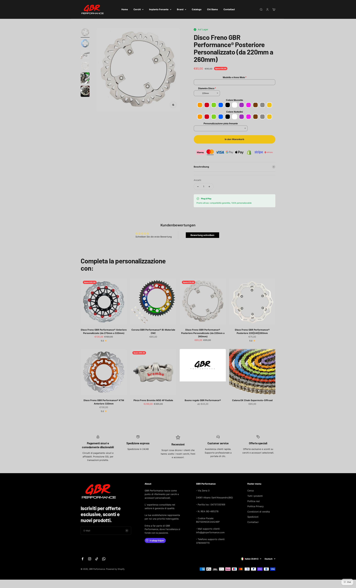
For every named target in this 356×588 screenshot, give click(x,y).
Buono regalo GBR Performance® (203, 400)
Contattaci (229, 9)
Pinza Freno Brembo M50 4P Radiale (153, 400)
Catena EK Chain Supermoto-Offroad (252, 400)
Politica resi (253, 501)
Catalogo (197, 9)
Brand (180, 9)
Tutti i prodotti (255, 495)
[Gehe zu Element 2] (85, 44)
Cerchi (137, 9)
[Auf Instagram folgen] (90, 559)
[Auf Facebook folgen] (82, 559)
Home (124, 9)
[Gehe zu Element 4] (85, 66)
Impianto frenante (159, 9)
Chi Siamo (212, 9)
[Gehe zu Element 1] (85, 32)
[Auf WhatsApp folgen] (104, 559)
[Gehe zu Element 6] (85, 92)
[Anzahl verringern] (198, 186)
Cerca (250, 490)
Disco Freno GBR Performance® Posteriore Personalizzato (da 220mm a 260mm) (202, 333)
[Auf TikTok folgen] (97, 559)
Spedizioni (252, 516)
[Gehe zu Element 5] (85, 78)
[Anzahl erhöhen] (209, 186)
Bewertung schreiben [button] (202, 235)
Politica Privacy (255, 506)
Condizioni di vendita (258, 511)
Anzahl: (197, 180)
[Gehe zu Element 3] (85, 55)
